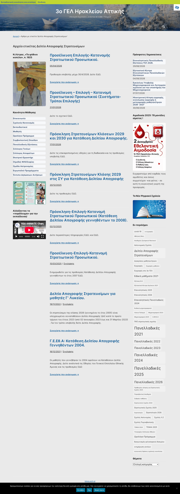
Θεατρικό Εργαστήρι (23, 157)
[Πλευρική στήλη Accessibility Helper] (177, 7)
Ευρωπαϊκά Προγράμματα (26, 170)
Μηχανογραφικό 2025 (141, 317)
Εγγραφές (138, 266)
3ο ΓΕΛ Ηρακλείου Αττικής (90, 11)
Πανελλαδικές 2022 (147, 341)
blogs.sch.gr (90, 481)
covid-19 (137, 231)
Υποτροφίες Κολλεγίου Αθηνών (144, 432)
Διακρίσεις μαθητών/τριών (145, 261)
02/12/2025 (56, 226)
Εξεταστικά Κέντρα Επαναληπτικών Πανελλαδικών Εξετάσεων (148, 72)
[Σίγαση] (38, 236)
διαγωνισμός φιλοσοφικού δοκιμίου (149, 442)
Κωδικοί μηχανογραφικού (143, 308)
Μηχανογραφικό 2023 (155, 312)
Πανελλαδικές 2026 (148, 382)
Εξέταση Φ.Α (138, 281)
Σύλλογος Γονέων (21, 149)
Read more (99, 490)
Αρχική (16, 36)
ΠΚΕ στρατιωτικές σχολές (145, 321)
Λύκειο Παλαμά (139, 312)
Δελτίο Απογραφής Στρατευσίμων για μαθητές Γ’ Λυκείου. (83, 296)
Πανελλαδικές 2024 (146, 357)
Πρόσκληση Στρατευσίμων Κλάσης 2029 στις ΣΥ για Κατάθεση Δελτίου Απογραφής (87, 176)
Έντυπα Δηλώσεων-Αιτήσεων (27, 175)
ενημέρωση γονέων (142, 447)
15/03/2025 (56, 263)
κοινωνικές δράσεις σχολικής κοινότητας (148, 451)
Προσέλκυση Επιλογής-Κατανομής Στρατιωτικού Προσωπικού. (80, 57)
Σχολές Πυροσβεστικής (144, 422)
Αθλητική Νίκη (139, 236)
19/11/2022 (55, 304)
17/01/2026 (55, 144)
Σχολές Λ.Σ (159, 417)
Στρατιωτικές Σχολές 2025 (145, 408)
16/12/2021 (55, 351)
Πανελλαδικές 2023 (147, 348)
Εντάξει (80, 490)
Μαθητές (17, 131)
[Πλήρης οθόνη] (42, 236)
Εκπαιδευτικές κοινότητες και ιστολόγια (18, 2)
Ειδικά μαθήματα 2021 (146, 276)
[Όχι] (176, 488)
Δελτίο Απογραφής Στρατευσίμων (146, 253)
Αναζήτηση (164, 26)
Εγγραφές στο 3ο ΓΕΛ (143, 271)
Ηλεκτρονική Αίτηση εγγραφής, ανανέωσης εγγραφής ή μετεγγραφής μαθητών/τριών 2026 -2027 (148, 101)
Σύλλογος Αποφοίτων (23, 153)
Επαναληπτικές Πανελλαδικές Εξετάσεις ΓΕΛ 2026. (148, 61)
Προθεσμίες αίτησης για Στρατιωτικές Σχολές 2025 (147, 389)
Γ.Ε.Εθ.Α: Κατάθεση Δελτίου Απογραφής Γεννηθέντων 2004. (84, 343)
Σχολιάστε (69, 263)
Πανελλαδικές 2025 (147, 371)
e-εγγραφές (149, 232)
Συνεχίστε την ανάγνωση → (64, 82)
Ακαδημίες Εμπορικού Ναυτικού (145, 240)
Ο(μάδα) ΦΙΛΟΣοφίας (23, 162)
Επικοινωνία (19, 118)
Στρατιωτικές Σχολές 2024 (143, 403)
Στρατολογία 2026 (153, 412)
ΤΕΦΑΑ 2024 (138, 427)
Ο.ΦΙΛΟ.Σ (155, 317)
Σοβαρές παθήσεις (140, 398)
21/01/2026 (55, 107)
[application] (29, 230)
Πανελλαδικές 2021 (147, 331)
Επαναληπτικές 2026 (143, 295)
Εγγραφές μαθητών (152, 266)
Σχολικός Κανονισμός (23, 123)
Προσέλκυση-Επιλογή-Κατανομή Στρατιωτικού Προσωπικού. (78, 255)
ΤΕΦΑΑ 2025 (151, 427)
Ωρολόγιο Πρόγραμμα (23, 136)
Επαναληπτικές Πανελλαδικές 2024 (148, 302)
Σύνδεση (41, 2)
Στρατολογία (138, 413)
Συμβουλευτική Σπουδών (25, 140)
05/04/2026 (56, 66)
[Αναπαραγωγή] (16, 236)
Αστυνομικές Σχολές (143, 245)
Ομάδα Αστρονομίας (23, 166)
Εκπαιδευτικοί (20, 127)
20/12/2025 (56, 185)
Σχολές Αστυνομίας (142, 417)
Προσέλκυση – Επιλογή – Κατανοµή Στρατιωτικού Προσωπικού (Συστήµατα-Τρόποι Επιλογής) (85, 96)
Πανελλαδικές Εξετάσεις (25, 144)
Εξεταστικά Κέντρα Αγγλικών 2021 (146, 285)
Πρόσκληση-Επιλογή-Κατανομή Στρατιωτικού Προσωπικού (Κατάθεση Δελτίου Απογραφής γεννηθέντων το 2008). (89, 215)
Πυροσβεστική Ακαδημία (142, 394)
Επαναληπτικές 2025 (143, 290)
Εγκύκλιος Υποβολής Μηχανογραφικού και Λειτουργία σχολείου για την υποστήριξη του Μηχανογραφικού (149, 86)
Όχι (89, 490)
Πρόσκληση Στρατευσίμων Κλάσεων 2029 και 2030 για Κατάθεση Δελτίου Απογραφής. (89, 136)
